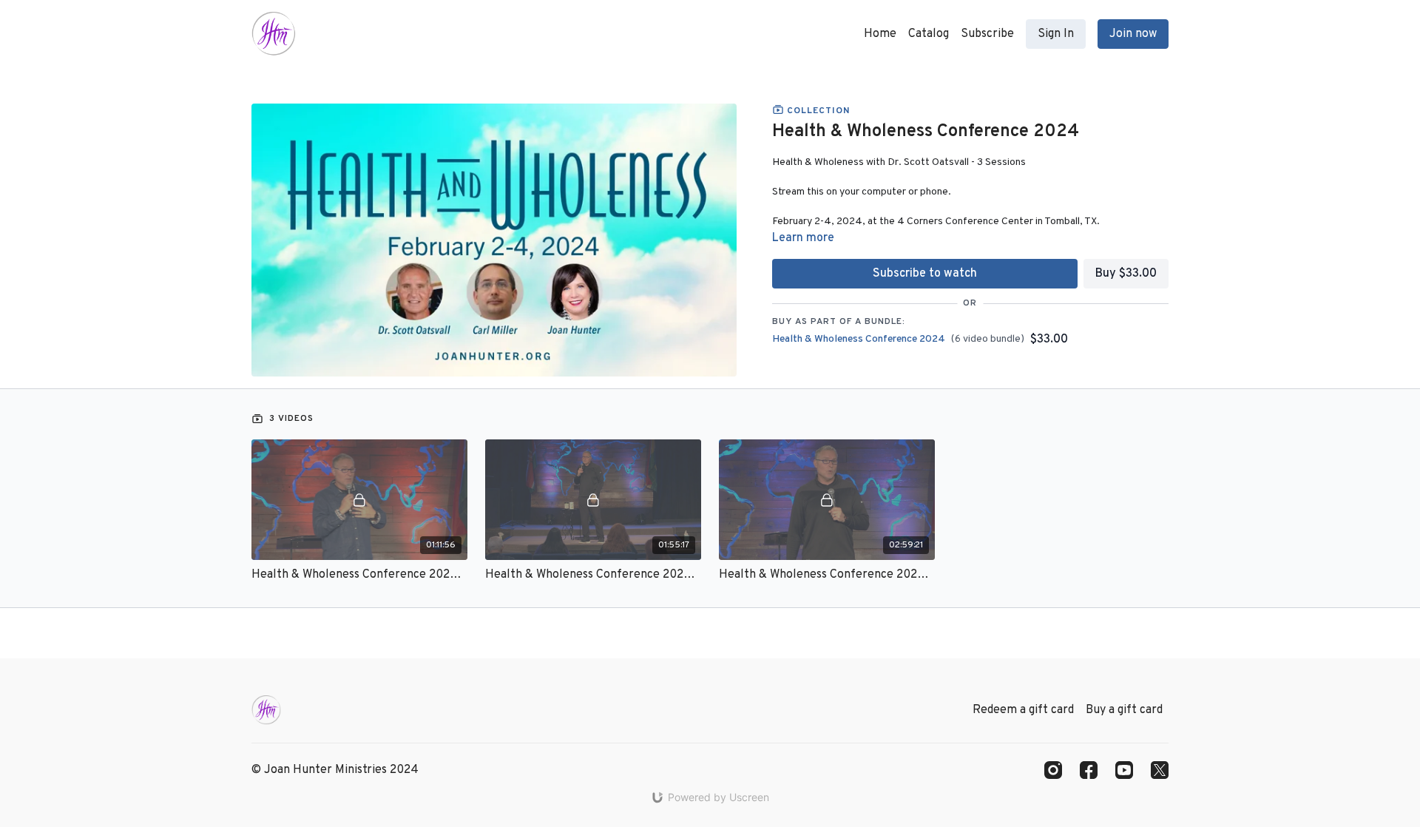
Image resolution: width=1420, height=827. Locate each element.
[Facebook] (1089, 770)
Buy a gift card (1124, 710)
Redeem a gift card (1023, 710)
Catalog (928, 34)
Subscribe (987, 34)
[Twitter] (1160, 770)
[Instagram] (1053, 770)
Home (880, 34)
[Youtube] (1124, 770)
